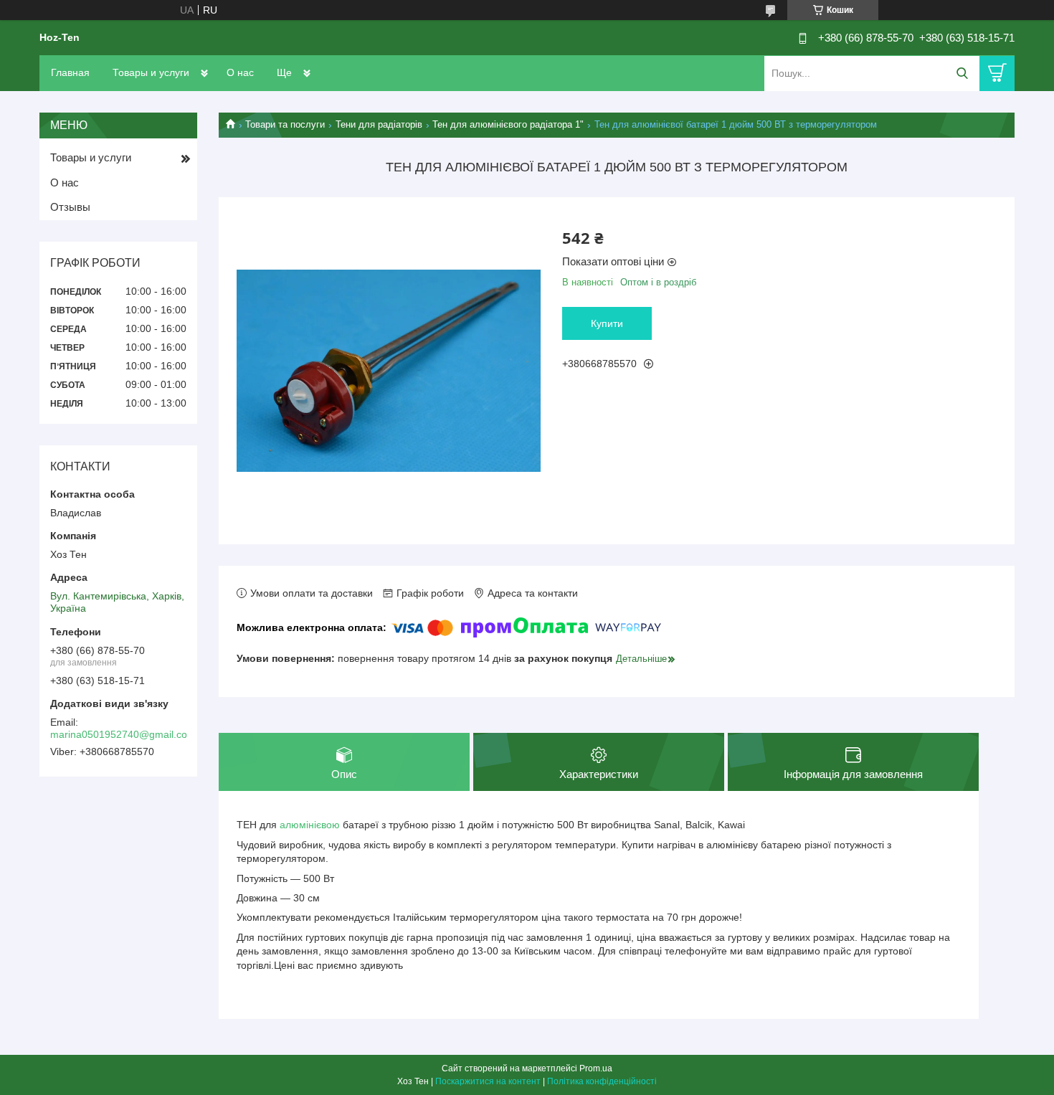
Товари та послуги (285, 124)
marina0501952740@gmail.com (123, 734)
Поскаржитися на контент (488, 1081)
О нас (240, 72)
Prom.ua (595, 1068)
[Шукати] (961, 73)
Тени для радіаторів (379, 124)
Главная (70, 72)
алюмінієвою (310, 824)
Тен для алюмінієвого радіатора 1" (508, 124)
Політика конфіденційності (602, 1081)
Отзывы (70, 207)
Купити (607, 323)
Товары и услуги (151, 72)
